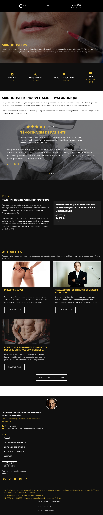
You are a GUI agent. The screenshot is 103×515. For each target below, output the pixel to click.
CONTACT (8, 456)
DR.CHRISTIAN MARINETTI (15, 443)
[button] (48, 6)
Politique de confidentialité (49, 502)
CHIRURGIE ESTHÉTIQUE (14, 447)
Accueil (7, 438)
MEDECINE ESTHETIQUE (14, 452)
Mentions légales (45, 506)
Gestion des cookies (46, 511)
